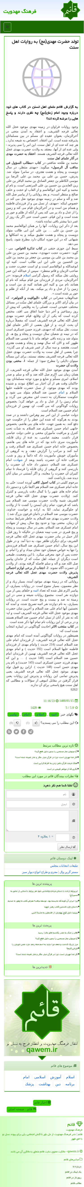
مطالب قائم (76, 1183)
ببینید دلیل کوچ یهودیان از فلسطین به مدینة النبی (55, 912)
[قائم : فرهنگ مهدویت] (70, 9)
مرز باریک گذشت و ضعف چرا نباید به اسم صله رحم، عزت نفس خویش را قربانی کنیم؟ (45, 946)
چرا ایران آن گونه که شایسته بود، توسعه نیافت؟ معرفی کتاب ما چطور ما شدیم (43, 901)
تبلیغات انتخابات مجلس (64, 865)
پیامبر (13, 714)
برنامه (69, 1084)
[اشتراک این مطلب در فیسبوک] (23, 731)
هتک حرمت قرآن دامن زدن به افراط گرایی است (55, 763)
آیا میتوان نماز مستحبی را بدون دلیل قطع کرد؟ (56, 751)
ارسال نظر (66, 847)
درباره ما (77, 1166)
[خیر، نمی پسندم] (17, 723)
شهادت (18, 460)
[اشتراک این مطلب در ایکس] (16, 731)
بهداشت (44, 1084)
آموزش (55, 1077)
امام (61, 392)
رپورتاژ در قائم (74, 1177)
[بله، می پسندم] (36, 723)
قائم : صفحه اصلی (20, 1109)
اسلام (27, 275)
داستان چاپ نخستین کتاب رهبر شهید (61, 907)
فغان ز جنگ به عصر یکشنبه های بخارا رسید (58, 932)
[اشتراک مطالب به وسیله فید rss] (9, 731)
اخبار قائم (41, 1102)
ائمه (36, 590)
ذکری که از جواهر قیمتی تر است (62, 769)
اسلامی (39, 1077)
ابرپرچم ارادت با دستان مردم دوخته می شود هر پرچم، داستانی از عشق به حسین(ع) (44, 893)
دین (57, 1084)
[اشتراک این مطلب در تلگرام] (31, 731)
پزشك (29, 1084)
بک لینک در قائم (73, 1171)
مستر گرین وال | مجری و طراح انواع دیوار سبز (50, 872)
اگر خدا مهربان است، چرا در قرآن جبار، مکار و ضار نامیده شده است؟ (46, 757)
